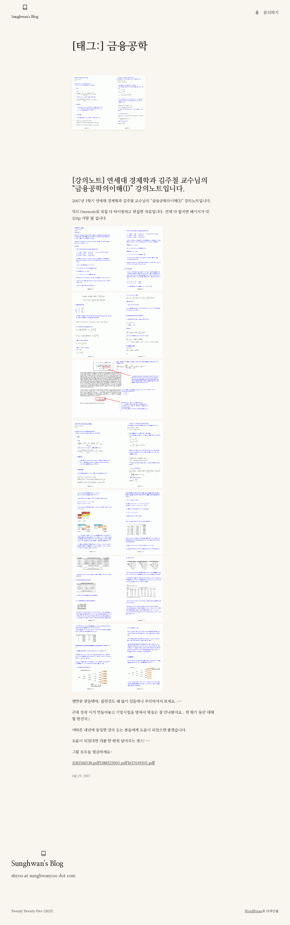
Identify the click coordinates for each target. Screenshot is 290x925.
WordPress (253, 911)
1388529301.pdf (113, 762)
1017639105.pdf (141, 762)
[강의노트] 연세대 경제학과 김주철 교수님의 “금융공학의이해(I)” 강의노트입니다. (140, 184)
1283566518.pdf (86, 762)
